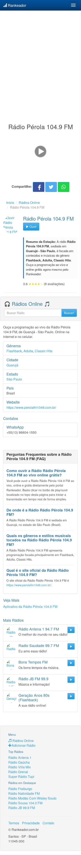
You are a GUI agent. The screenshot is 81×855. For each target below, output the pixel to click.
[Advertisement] (40, 58)
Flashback (14, 350)
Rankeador (16, 5)
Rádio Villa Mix (19, 767)
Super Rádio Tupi (21, 776)
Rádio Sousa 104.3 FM (25, 803)
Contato (48, 823)
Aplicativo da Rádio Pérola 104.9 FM (30, 606)
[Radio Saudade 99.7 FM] (11, 648)
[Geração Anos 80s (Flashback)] (11, 698)
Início (10, 202)
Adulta (28, 350)
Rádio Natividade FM (24, 793)
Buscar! (69, 313)
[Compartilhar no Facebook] (38, 187)
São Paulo (14, 379)
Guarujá (12, 365)
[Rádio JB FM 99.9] (11, 681)
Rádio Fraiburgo (20, 788)
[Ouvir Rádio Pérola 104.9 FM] (12, 224)
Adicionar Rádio (24, 745)
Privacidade (31, 823)
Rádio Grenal (18, 771)
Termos (13, 823)
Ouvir (33, 226)
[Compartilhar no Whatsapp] (63, 187)
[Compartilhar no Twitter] (51, 187)
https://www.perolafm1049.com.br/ (31, 407)
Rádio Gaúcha (19, 762)
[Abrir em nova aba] (40, 151)
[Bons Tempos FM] (11, 665)
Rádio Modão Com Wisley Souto (32, 798)
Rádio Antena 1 (19, 757)
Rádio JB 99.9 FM (21, 807)
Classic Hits (43, 350)
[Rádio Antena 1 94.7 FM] (11, 632)
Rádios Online (29, 202)
